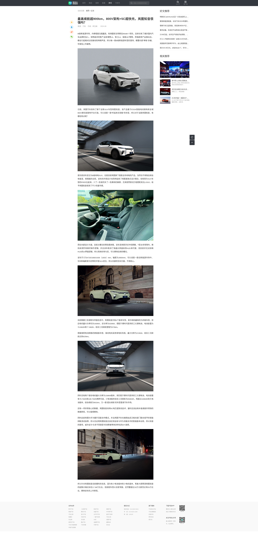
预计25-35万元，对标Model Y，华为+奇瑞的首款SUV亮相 (174, 48)
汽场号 (117, 3)
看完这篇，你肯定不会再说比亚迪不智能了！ (174, 30)
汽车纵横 (83, 525)
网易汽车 (71, 511)
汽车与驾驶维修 (73, 525)
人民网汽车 (84, 509)
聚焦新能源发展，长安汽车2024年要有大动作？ (174, 21)
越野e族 (108, 522)
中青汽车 (96, 525)
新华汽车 (71, 509)
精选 (90, 3)
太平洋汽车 (97, 514)
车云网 (70, 519)
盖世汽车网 (109, 514)
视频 (97, 3)
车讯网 (83, 519)
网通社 (70, 517)
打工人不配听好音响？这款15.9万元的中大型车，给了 (174, 39)
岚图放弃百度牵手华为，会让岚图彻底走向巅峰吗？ (174, 43)
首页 (84, 3)
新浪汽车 (96, 509)
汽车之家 (71, 514)
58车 (95, 519)
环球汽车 (83, 517)
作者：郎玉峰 (92, 26)
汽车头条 (108, 517)
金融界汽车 (97, 522)
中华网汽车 (109, 511)
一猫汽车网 (97, 517)
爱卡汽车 (83, 514)
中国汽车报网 (72, 527)
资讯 (110, 3)
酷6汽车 (83, 522)
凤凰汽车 (96, 511)
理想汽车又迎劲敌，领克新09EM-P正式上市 (174, 26)
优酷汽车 (108, 519)
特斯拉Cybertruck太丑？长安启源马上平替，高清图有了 (174, 17)
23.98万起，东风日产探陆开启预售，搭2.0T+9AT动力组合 (174, 34)
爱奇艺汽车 (72, 522)
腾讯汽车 (83, 511)
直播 (103, 3)
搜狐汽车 (108, 509)
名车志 (108, 525)
